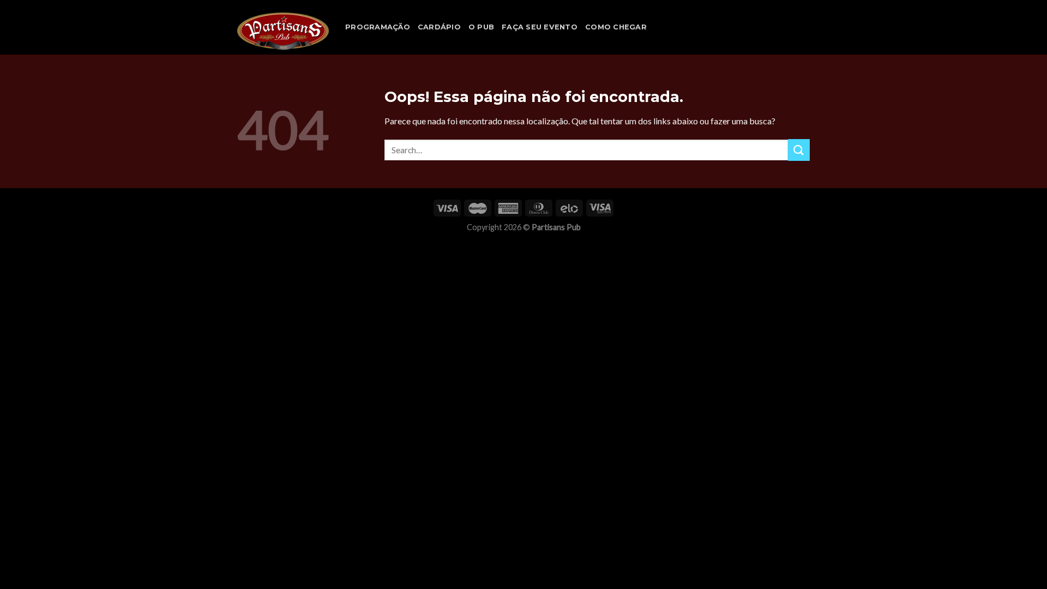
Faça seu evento (539, 27)
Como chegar (616, 27)
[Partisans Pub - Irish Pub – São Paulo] (283, 31)
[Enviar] (799, 149)
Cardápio (439, 27)
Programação (377, 27)
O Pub (481, 27)
